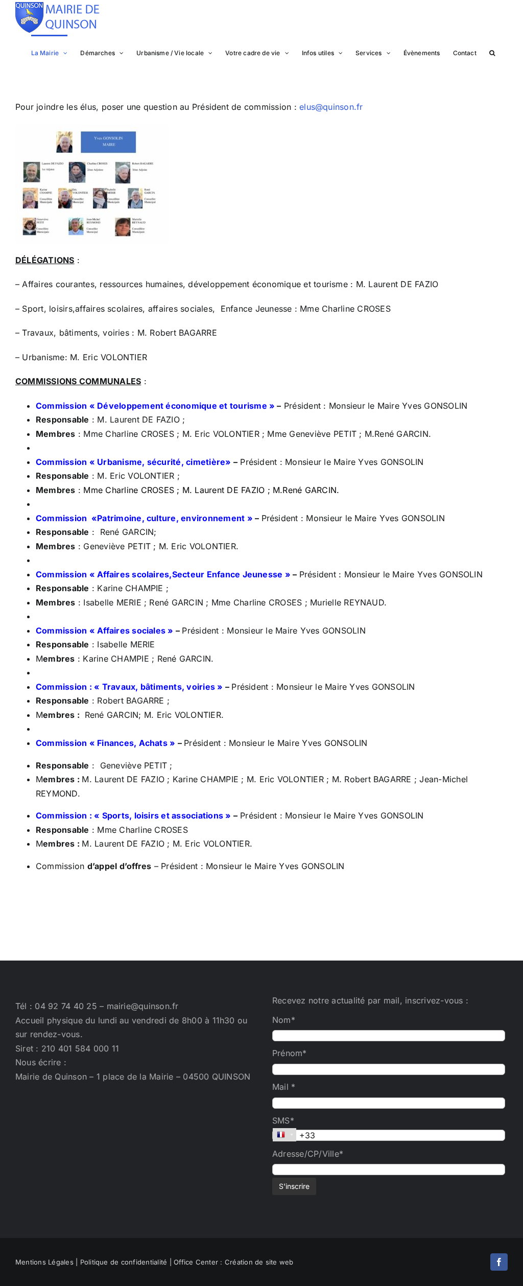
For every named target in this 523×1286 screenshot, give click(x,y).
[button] (492, 52)
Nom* (283, 1020)
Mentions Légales (44, 1262)
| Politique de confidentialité (121, 1262)
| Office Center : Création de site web (232, 1262)
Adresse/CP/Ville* (307, 1154)
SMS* (283, 1120)
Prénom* (289, 1053)
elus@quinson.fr (331, 107)
